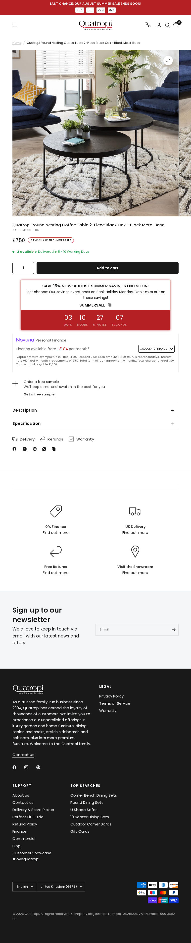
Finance (19, 831)
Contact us (23, 802)
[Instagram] (29, 767)
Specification (26, 423)
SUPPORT (22, 785)
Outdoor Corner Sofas (90, 824)
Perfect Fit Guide (28, 816)
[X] (26, 449)
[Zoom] (168, 60)
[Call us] (148, 25)
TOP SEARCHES (85, 785)
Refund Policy (24, 824)
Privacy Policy (111, 696)
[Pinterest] (36, 449)
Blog (16, 845)
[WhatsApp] (45, 449)
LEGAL (105, 686)
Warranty (107, 710)
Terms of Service (114, 703)
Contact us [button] (23, 755)
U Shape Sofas (83, 809)
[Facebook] (15, 449)
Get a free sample (39, 394)
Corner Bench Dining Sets (93, 795)
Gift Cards (80, 831)
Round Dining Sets (86, 802)
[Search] (167, 25)
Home (16, 43)
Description (24, 410)
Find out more (55, 532)
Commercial (23, 838)
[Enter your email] (174, 630)
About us (20, 795)
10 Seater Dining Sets (89, 816)
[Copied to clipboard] (55, 449)
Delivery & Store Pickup (33, 809)
